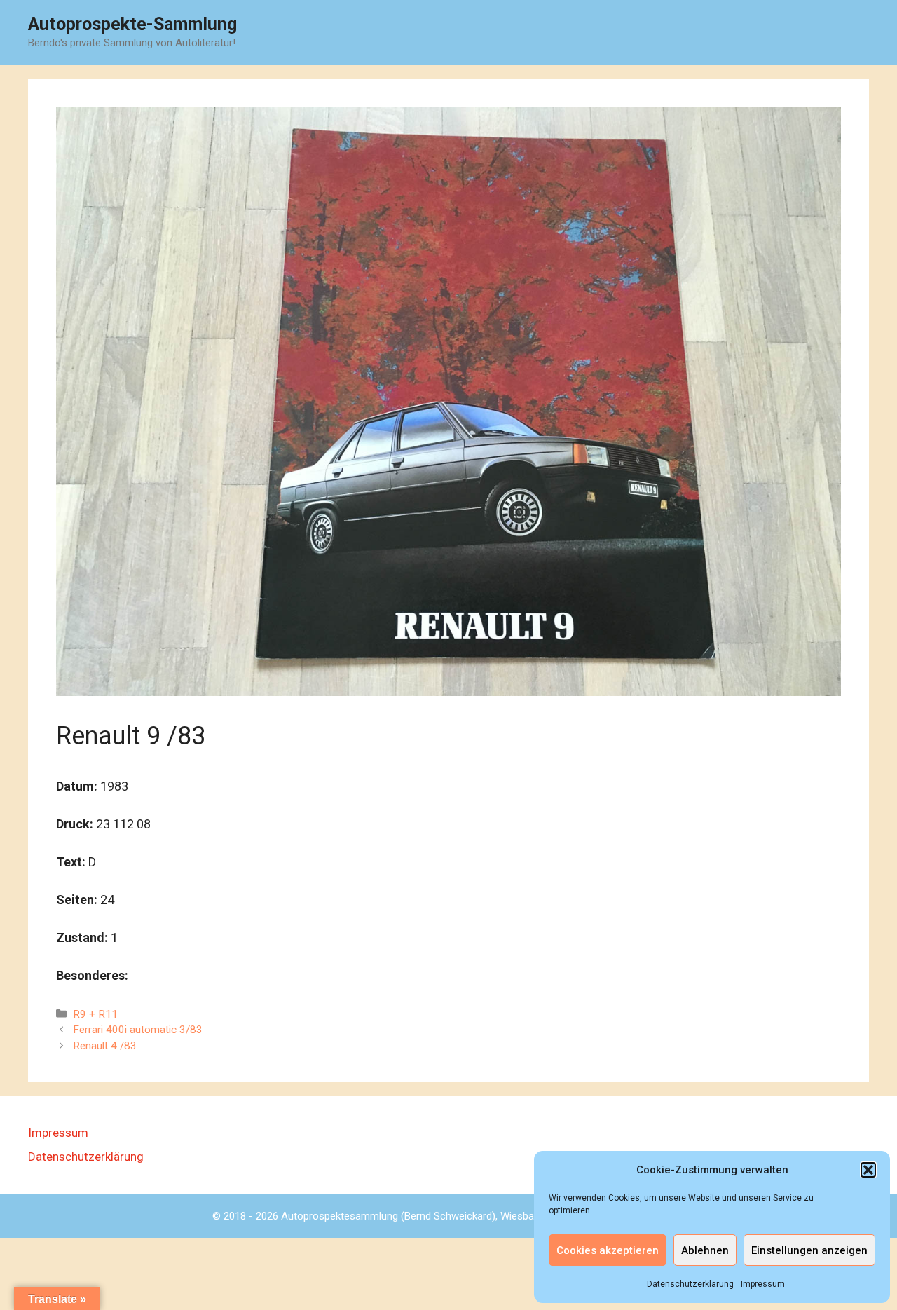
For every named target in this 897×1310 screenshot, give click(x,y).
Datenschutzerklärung (690, 1284)
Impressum (763, 1284)
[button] (868, 1170)
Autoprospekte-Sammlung (132, 24)
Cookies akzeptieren (607, 1250)
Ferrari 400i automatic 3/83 (138, 1029)
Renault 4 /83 (105, 1045)
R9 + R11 (95, 1014)
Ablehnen (705, 1250)
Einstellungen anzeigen (809, 1250)
